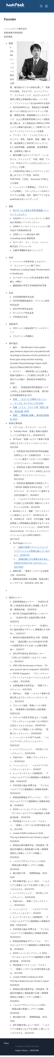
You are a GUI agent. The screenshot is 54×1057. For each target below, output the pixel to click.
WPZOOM (34, 1050)
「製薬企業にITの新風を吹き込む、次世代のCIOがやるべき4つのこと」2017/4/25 (32, 563)
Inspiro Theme (21, 1050)
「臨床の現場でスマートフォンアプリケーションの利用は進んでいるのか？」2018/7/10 (32, 551)
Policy (6, 1043)
